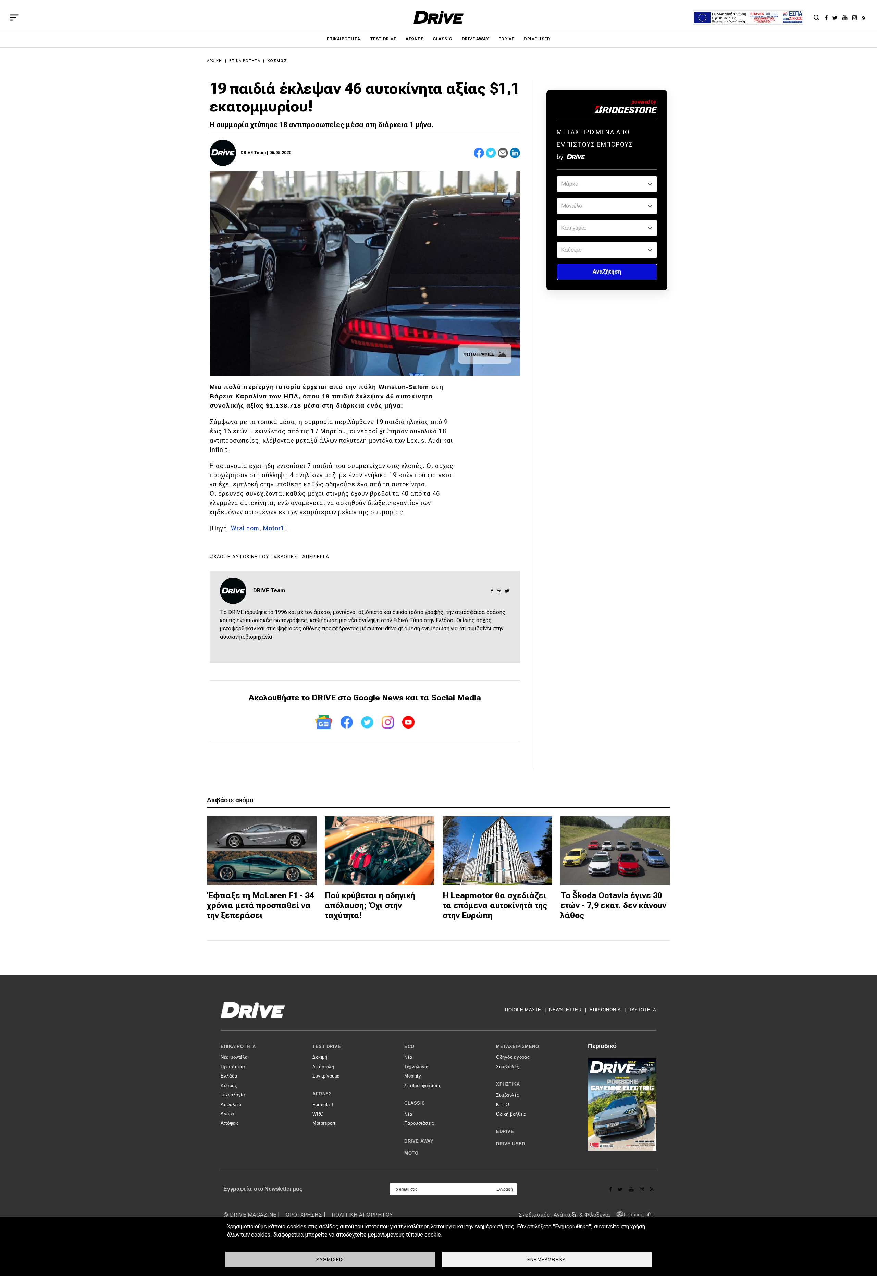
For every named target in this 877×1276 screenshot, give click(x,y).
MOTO (411, 1153)
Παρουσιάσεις (419, 1123)
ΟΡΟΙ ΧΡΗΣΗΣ (304, 1215)
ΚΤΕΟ (502, 1104)
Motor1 (274, 528)
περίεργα (318, 556)
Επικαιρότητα (343, 39)
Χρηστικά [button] (508, 1084)
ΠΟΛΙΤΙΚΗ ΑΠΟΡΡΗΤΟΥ (362, 1215)
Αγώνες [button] (322, 1093)
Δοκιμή (319, 1057)
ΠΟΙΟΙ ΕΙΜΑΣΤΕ (523, 1009)
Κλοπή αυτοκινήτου (241, 556)
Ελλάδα (229, 1076)
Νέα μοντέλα (234, 1057)
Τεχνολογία (233, 1094)
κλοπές (287, 556)
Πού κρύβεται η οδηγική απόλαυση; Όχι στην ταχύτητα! (370, 905)
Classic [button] (414, 1103)
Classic (442, 39)
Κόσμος (277, 61)
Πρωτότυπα (233, 1066)
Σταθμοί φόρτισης (422, 1085)
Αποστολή (323, 1066)
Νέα (408, 1057)
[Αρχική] (438, 17)
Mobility (412, 1076)
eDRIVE (506, 39)
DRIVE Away (475, 39)
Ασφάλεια (231, 1104)
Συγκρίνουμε (325, 1076)
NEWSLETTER (565, 1009)
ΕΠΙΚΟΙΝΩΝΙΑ (605, 1009)
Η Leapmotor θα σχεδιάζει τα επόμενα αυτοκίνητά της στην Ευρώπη (495, 905)
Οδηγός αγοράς (513, 1057)
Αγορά (228, 1113)
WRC (317, 1114)
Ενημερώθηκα (546, 1259)
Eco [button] (409, 1046)
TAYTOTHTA (642, 1009)
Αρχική (214, 61)
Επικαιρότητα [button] (238, 1046)
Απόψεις (230, 1123)
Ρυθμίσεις (330, 1259)
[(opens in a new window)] (828, 17)
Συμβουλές (507, 1066)
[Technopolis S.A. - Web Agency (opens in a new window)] (633, 1215)
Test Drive (383, 39)
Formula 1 (323, 1104)
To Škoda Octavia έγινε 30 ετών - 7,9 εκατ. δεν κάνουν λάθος (613, 905)
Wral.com (245, 528)
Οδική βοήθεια (511, 1114)
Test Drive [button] (326, 1046)
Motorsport (323, 1123)
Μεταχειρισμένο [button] (517, 1046)
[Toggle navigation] (14, 17)
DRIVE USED (537, 39)
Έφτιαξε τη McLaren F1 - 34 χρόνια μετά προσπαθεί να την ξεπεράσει (260, 905)
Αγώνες (414, 39)
